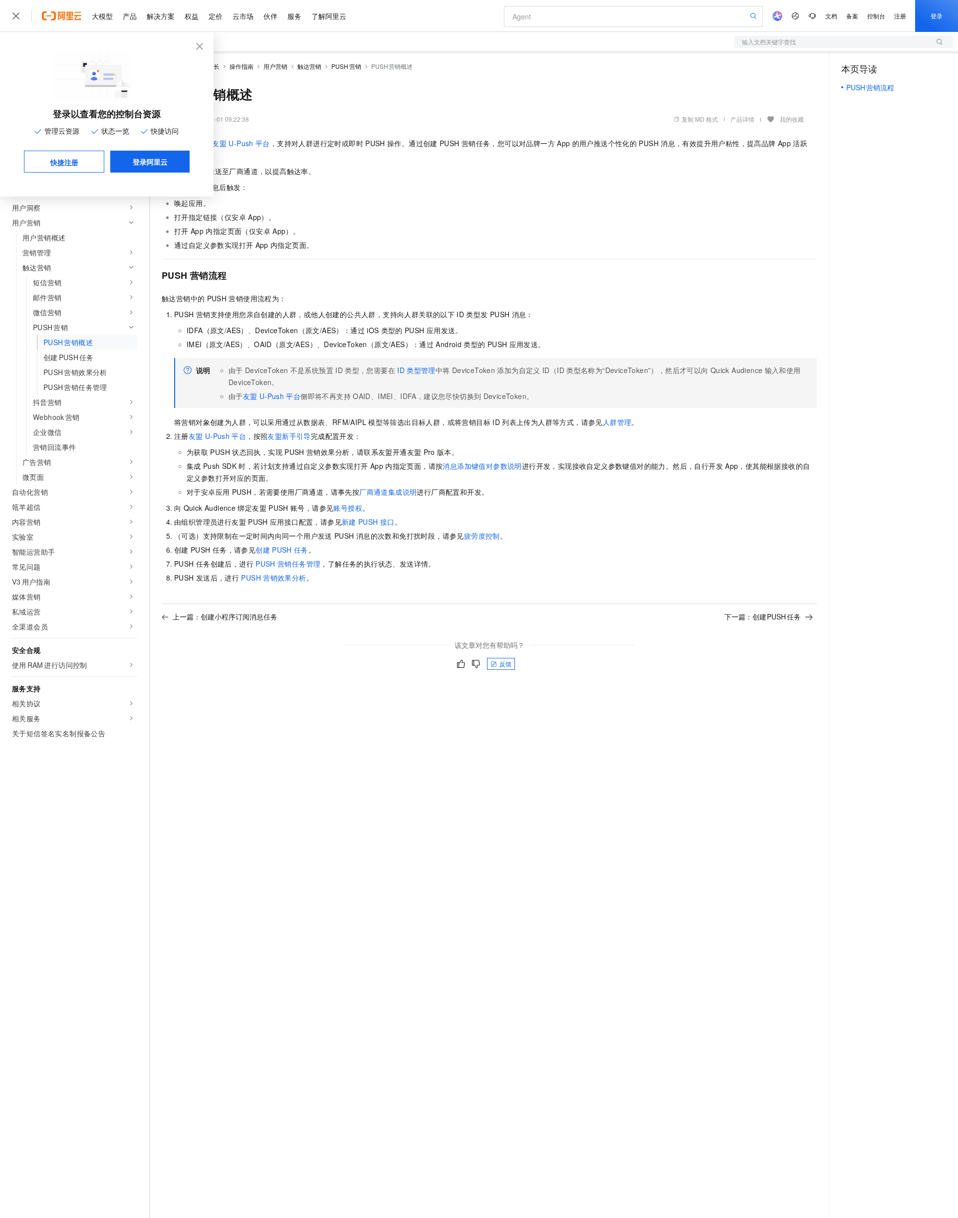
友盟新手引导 (288, 436)
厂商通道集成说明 (388, 492)
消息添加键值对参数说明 (482, 466)
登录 (937, 15)
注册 (900, 15)
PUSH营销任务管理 (287, 564)
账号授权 (347, 508)
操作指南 (241, 66)
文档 (831, 15)
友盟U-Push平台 (240, 143)
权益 (192, 16)
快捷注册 (64, 162)
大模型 (102, 16)
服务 (294, 16)
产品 (130, 16)
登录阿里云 (150, 162)
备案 (852, 15)
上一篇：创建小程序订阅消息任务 (225, 616)
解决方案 (161, 16)
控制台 (876, 15)
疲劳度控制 (482, 536)
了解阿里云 (328, 16)
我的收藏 (792, 119)
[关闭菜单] (16, 16)
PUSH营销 (346, 66)
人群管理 (617, 422)
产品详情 (742, 119)
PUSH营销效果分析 (273, 578)
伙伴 (270, 16)
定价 (216, 16)
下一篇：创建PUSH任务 (762, 616)
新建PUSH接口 (368, 522)
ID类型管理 (416, 370)
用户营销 (275, 66)
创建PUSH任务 (281, 550)
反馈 (505, 663)
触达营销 (309, 66)
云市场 (243, 16)
